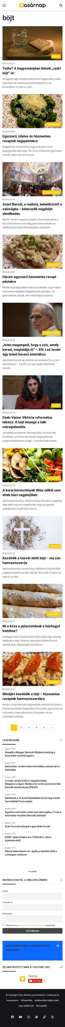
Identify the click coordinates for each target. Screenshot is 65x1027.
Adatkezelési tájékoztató (46, 1000)
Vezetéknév (7, 902)
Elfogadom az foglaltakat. (31, 925)
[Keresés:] (60, 6)
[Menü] (4, 6)
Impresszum (12, 1000)
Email (5, 891)
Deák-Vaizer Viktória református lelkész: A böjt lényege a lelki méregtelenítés (27, 422)
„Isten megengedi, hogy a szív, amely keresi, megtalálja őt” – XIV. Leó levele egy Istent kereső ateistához (31, 349)
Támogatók (41, 1005)
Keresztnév (7, 913)
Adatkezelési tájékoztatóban (32, 925)
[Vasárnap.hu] (32, 5)
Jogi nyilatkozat (26, 1005)
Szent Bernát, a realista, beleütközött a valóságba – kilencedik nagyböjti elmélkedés (32, 209)
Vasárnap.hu (53, 995)
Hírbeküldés (26, 1000)
